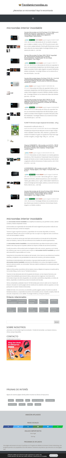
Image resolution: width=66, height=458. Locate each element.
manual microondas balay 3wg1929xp (32, 310)
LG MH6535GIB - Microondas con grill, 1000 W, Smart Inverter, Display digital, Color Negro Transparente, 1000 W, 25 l (41, 169)
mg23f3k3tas (54, 300)
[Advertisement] (36, 213)
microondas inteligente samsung (54, 310)
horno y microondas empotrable (10, 310)
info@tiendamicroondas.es (14, 339)
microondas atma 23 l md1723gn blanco (21, 310)
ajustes (45, 456)
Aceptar (54, 455)
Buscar (57, 322)
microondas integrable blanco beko (32, 302)
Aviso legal (33, 433)
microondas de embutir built (22, 301)
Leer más (38, 50)
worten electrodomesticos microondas (12, 302)
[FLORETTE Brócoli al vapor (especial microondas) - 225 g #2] (11, 141)
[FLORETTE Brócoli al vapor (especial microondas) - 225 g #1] (8, 141)
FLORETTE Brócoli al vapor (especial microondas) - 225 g (41, 123)
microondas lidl (43, 301)
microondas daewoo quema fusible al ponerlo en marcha (43, 310)
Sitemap (33, 436)
